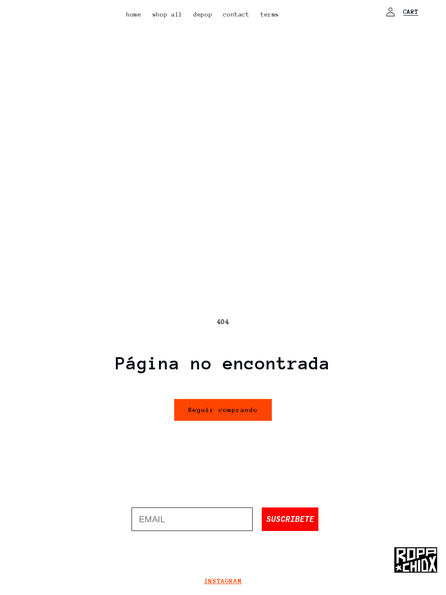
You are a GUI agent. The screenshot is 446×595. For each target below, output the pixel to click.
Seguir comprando (223, 409)
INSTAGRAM (223, 581)
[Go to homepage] (415, 560)
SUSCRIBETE (290, 519)
